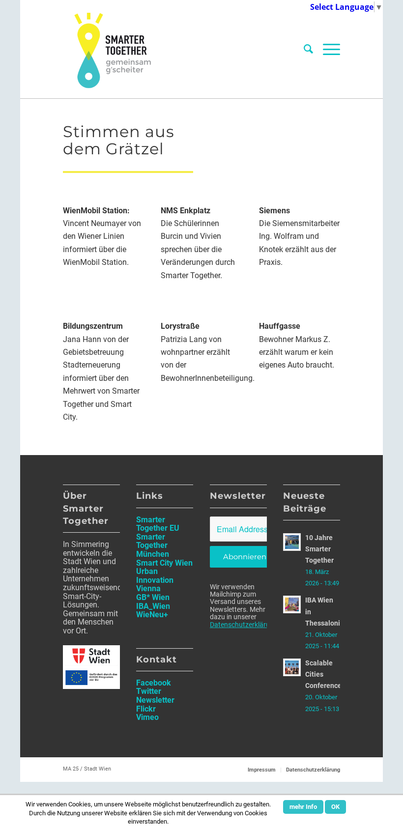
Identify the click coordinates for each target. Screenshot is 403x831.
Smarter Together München (152, 545)
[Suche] (308, 49)
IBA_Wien (153, 606)
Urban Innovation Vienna (154, 580)
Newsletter (155, 700)
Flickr (146, 709)
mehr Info (303, 806)
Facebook (153, 683)
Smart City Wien (164, 563)
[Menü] (329, 49)
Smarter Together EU (157, 524)
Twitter (148, 691)
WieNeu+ (152, 614)
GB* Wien (153, 597)
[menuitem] (308, 49)
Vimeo (147, 717)
